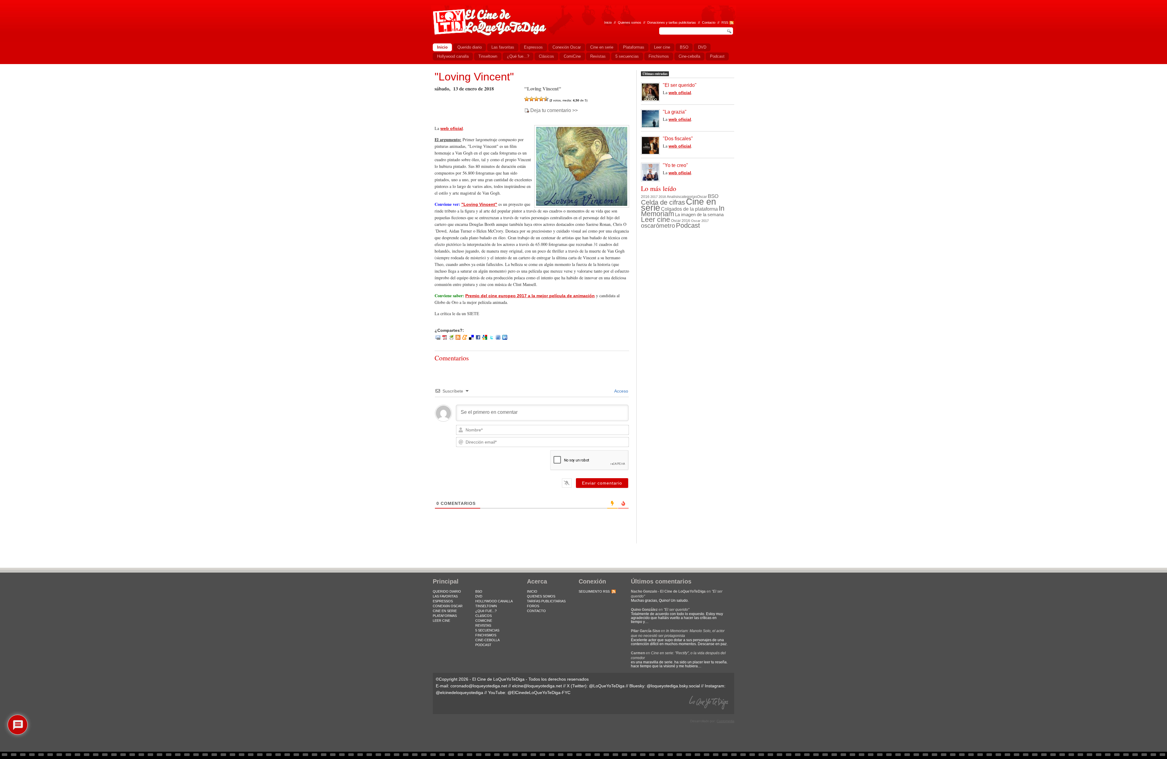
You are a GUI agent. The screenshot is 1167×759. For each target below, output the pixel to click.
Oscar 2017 (700, 221)
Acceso (620, 391)
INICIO (532, 591)
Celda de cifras (663, 202)
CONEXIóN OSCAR (448, 606)
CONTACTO (536, 611)
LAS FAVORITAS (445, 596)
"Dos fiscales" (678, 138)
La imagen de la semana (699, 214)
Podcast (688, 225)
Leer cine (655, 219)
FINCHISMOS (485, 635)
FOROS (533, 606)
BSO (713, 196)
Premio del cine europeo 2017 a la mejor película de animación (530, 295)
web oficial (451, 128)
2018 (662, 197)
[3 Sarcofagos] (536, 99)
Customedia (725, 721)
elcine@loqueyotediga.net (537, 685)
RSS (724, 22)
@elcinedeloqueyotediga (459, 692)
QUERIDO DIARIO (447, 591)
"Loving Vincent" (474, 76)
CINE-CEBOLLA (487, 640)
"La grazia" (675, 111)
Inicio (608, 22)
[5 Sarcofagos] (546, 99)
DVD (478, 596)
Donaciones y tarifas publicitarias (671, 22)
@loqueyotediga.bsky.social (673, 685)
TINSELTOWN (486, 606)
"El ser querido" (680, 85)
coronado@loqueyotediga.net (478, 685)
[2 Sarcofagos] (531, 99)
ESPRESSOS (443, 601)
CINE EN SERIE (445, 611)
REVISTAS (483, 625)
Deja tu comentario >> (554, 110)
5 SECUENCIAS (487, 630)
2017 (654, 197)
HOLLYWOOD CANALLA (494, 601)
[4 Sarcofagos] (541, 99)
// (718, 22)
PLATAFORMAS (445, 616)
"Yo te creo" (675, 165)
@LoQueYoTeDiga (607, 685)
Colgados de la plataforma (689, 209)
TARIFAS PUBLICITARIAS (546, 601)
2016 (645, 197)
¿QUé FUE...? (486, 611)
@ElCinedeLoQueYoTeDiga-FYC (539, 692)
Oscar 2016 (680, 221)
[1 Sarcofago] (526, 99)
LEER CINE (441, 620)
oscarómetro (658, 225)
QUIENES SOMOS (541, 596)
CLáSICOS (483, 616)
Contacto (708, 22)
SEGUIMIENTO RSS (594, 591)
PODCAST (483, 645)
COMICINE (483, 620)
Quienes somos (629, 22)
